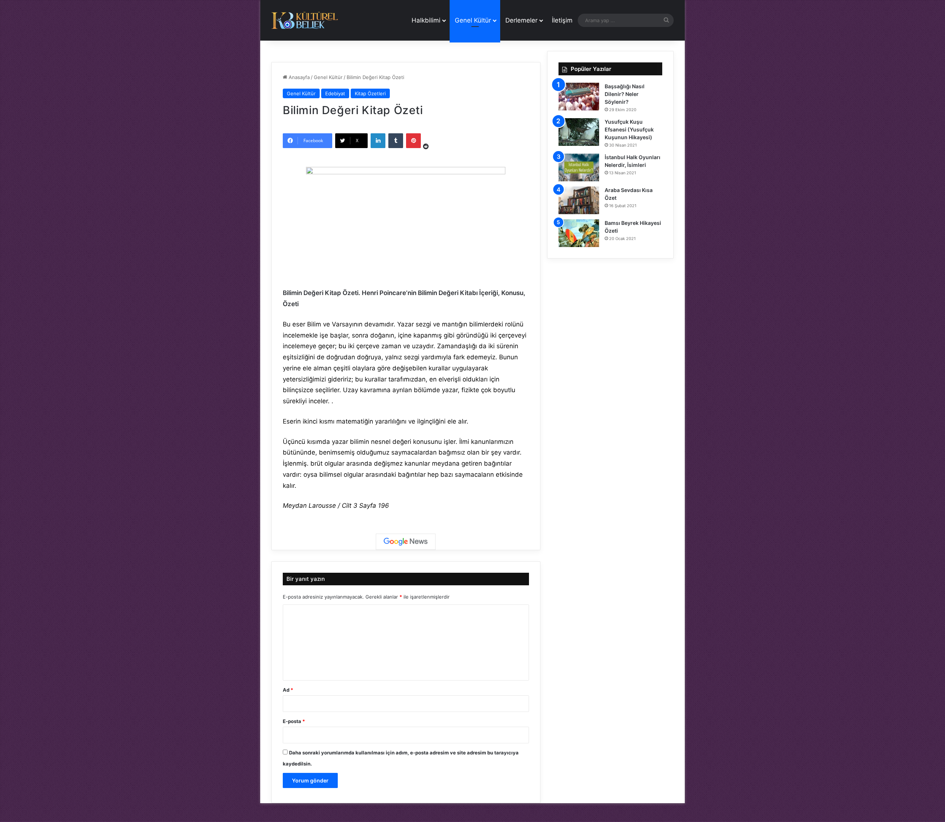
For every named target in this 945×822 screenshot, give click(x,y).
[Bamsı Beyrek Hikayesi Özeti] (579, 233)
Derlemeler (521, 20)
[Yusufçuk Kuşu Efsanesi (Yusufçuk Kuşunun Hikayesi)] (579, 132)
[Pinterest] (413, 140)
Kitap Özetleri (370, 93)
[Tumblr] (395, 140)
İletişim (562, 20)
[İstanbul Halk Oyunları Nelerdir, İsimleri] (579, 167)
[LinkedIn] (378, 140)
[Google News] (406, 542)
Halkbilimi (426, 20)
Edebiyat (335, 93)
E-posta (294, 721)
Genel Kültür (473, 20)
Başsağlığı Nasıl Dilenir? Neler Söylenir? (625, 94)
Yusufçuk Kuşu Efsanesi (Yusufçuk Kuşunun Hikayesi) (629, 129)
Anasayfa (298, 77)
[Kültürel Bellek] (304, 20)
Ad (288, 690)
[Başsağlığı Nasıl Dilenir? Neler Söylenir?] (579, 96)
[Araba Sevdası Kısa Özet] (579, 200)
